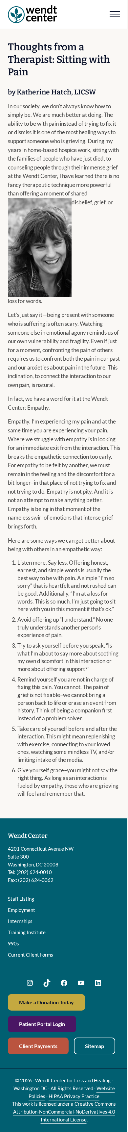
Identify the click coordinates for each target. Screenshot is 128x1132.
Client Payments (38, 1046)
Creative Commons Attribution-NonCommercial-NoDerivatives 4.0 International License (64, 1111)
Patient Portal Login (42, 1024)
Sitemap (94, 1046)
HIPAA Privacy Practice (74, 1096)
